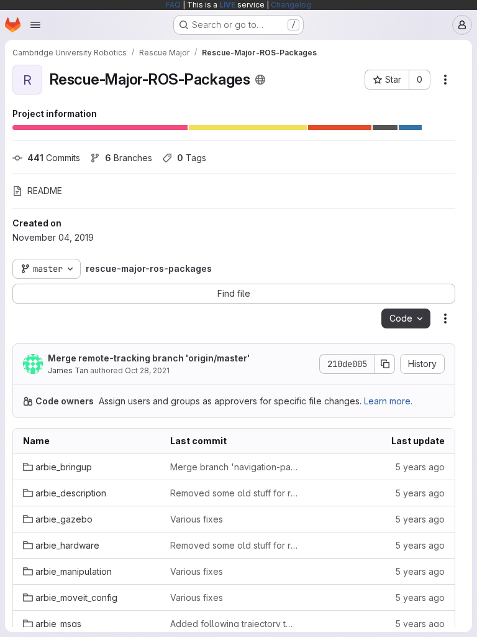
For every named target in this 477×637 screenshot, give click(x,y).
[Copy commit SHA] (385, 364)
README (44, 190)
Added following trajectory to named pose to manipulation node (234, 623)
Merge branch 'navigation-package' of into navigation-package (234, 467)
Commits (53, 157)
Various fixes (196, 519)
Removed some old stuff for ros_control (234, 493)
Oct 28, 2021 (147, 370)
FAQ (173, 4)
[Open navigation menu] (35, 25)
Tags (191, 157)
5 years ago (420, 467)
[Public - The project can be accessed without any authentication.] (260, 80)
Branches (128, 157)
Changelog (291, 4)
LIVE (227, 4)
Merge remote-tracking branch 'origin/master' (149, 358)
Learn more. (388, 401)
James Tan (68, 370)
